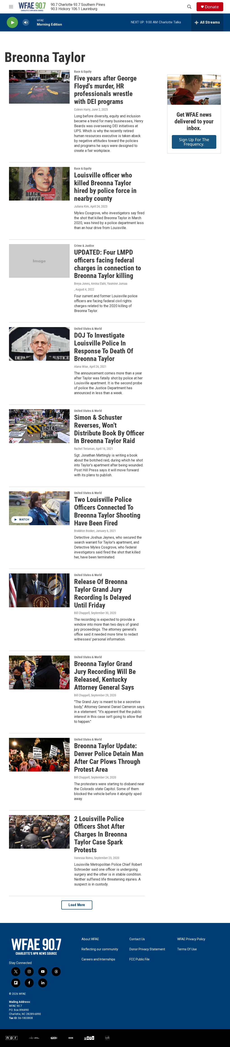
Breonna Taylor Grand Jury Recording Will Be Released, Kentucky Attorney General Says (105, 675)
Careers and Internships (98, 959)
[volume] (26, 22)
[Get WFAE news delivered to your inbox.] (194, 90)
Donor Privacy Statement (147, 949)
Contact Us (137, 939)
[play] (12, 22)
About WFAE (90, 939)
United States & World (88, 328)
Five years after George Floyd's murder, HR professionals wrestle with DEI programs (105, 89)
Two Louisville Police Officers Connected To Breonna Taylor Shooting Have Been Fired (107, 511)
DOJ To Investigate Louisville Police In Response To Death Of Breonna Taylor (103, 347)
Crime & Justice (84, 245)
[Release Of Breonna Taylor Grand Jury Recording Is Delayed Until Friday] (39, 590)
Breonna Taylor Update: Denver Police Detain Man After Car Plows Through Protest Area (109, 757)
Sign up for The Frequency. (194, 142)
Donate (212, 6)
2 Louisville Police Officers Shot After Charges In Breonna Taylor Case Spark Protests (100, 834)
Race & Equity (82, 71)
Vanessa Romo (83, 858)
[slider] (33, 22)
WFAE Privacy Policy (191, 939)
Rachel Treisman (84, 448)
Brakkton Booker (84, 531)
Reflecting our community (100, 949)
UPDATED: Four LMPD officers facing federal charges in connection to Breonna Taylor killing (107, 264)
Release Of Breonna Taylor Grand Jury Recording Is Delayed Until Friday (102, 593)
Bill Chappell (82, 613)
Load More (77, 905)
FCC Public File (139, 959)
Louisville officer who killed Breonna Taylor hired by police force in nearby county (105, 186)
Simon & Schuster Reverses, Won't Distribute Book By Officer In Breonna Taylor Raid (109, 429)
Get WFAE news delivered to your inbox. (194, 121)
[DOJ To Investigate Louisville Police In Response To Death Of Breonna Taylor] (39, 344)
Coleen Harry (82, 109)
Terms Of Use (187, 949)
